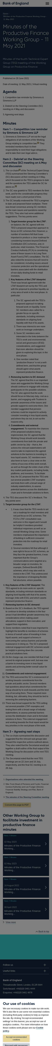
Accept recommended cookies (16, 1038)
